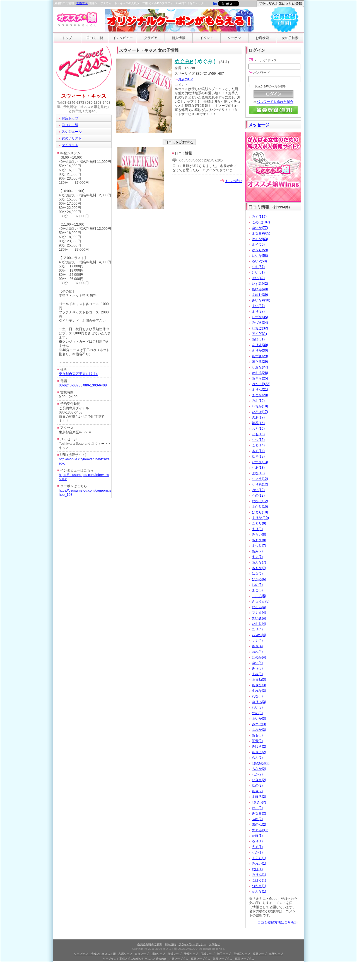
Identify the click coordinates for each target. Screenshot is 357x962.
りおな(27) (260, 367)
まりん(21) (260, 389)
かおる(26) (260, 373)
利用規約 (170, 944)
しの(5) (257, 585)
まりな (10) (260, 518)
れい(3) (257, 707)
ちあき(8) (259, 540)
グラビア (150, 38)
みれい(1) (259, 864)
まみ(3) (257, 674)
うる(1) (257, 847)
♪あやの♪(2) (260, 763)
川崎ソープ (158, 953)
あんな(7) (259, 562)
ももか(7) (259, 568)
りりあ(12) (260, 484)
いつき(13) (260, 462)
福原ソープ (260, 953)
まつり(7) (259, 546)
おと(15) (258, 429)
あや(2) (257, 791)
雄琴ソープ (276, 953)
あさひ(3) (259, 685)
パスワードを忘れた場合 (275, 102)
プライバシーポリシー (192, 944)
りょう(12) (260, 479)
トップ (67, 38)
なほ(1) (257, 869)
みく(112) (259, 217)
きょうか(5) (260, 601)
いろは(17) (260, 412)
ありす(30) (260, 345)
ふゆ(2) (257, 819)
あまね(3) (259, 679)
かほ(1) (257, 836)
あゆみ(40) (260, 289)
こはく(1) (259, 880)
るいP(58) (259, 261)
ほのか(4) (259, 657)
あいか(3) (259, 719)
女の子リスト (72, 138)
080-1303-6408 (98, 103)
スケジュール (72, 132)
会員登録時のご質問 (149, 944)
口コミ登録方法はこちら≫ (277, 922)
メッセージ (259, 124)
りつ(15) (258, 440)
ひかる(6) (259, 579)
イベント (206, 38)
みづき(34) (260, 323)
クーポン (234, 38)
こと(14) (258, 445)
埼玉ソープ (224, 953)
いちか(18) (260, 406)
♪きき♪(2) (259, 802)
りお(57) (258, 267)
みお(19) (258, 401)
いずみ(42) (260, 284)
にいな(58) (260, 256)
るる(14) (258, 451)
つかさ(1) (259, 886)
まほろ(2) (259, 797)
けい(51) (258, 272)
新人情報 (178, 38)
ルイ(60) (258, 244)
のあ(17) (258, 417)
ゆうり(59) (260, 250)
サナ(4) (257, 640)
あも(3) (257, 735)
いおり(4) (259, 624)
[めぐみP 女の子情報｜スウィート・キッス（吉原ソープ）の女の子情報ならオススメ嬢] (215, 4)
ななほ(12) (260, 501)
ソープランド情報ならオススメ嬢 (95, 953)
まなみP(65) (261, 233)
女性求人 (82, 3)
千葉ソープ (191, 953)
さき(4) (257, 646)
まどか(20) (260, 395)
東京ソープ (142, 953)
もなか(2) (259, 769)
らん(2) (257, 758)
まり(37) (258, 311)
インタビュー (123, 38)
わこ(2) (257, 808)
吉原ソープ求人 (178, 958)
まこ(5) (257, 590)
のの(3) (257, 713)
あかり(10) (260, 507)
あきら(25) (260, 378)
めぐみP (184, 61)
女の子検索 (290, 38)
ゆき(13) (258, 456)
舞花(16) (258, 423)
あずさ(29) (260, 356)
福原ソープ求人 (200, 958)
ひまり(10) (260, 512)
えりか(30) (260, 350)
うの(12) (258, 495)
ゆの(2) (257, 785)
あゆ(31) (258, 339)
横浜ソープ (175, 953)
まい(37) (258, 306)
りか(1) (257, 852)
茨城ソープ (207, 953)
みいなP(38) (261, 300)
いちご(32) (260, 328)
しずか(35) (260, 317)
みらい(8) (259, 534)
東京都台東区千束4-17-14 (78, 374)
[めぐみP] (144, 132)
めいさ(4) (259, 618)
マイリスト (70, 145)
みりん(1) (259, 875)
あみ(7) (257, 551)
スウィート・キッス (83, 96)
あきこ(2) (259, 752)
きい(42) (258, 278)
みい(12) (258, 490)
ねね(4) (257, 652)
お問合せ (214, 944)
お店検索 (262, 38)
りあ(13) (258, 468)
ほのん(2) (259, 824)
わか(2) (257, 774)
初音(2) (257, 741)
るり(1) (257, 841)
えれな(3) (259, 691)
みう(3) (257, 668)
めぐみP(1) (260, 830)
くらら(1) (259, 858)
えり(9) (257, 529)
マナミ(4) (259, 613)
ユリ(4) (257, 629)
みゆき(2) (259, 746)
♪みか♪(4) (259, 635)
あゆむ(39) (260, 295)
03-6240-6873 (73, 103)
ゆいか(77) (260, 228)
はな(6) (257, 574)
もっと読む (233, 181)
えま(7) (257, 557)
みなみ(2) (259, 813)
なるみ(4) (259, 607)
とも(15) (258, 434)
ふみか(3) (259, 730)
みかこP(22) (261, 384)
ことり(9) (259, 523)
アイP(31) (259, 334)
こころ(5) (259, 596)
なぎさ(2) (259, 780)
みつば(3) (259, 724)
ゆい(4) (257, 663)
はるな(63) (260, 239)
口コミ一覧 (94, 38)
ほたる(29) (260, 362)
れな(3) (257, 696)
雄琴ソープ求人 (222, 958)
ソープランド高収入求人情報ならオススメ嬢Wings (135, 958)
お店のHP (185, 79)
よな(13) (258, 473)
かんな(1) (259, 891)
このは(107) (261, 222)
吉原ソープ (125, 953)
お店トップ (70, 118)
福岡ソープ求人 (244, 958)
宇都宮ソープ (241, 953)
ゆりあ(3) (259, 702)
